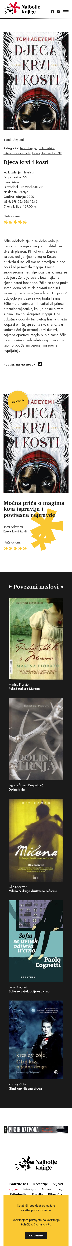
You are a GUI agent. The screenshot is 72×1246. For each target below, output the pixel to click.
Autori (46, 1189)
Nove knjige (28, 148)
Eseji (60, 1189)
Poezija (37, 1194)
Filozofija (55, 1194)
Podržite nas (18, 1183)
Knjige (13, 1189)
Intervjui (29, 1189)
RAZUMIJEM (36, 1235)
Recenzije (40, 1183)
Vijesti (58, 1183)
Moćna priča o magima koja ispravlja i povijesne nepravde (33, 508)
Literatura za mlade (16, 153)
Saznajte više (42, 1224)
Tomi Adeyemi (13, 139)
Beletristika (46, 148)
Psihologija (18, 1194)
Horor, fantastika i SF (47, 153)
